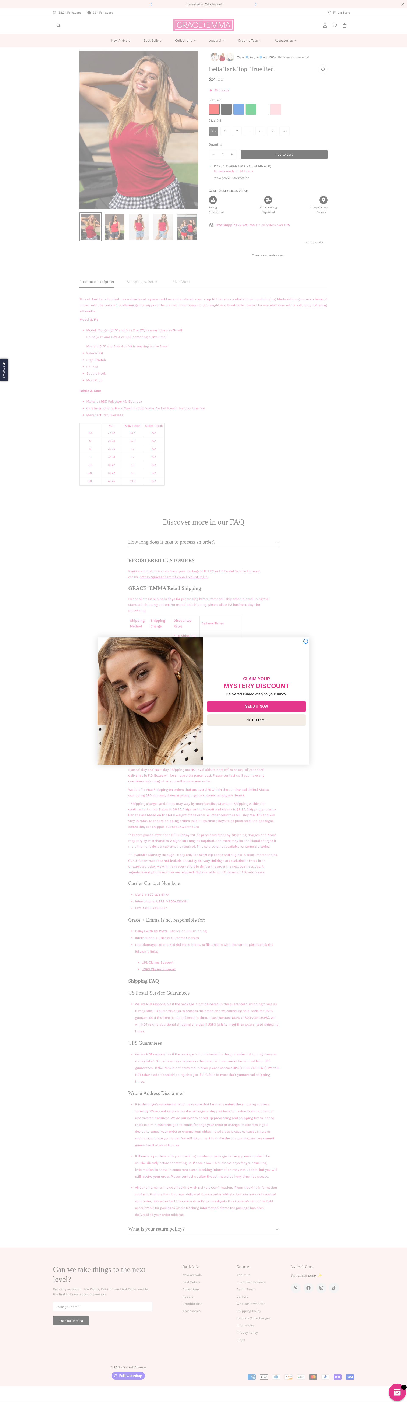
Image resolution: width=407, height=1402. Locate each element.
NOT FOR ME (256, 720)
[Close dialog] (306, 641)
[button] (4, 370)
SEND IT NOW (256, 706)
